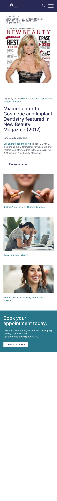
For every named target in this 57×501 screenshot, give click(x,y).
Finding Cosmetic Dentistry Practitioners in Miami (24, 299)
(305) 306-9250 (29, 336)
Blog (15, 16)
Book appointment (16, 344)
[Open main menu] (51, 5)
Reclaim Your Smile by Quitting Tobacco (24, 207)
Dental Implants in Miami (15, 255)
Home (8, 16)
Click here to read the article (18, 143)
